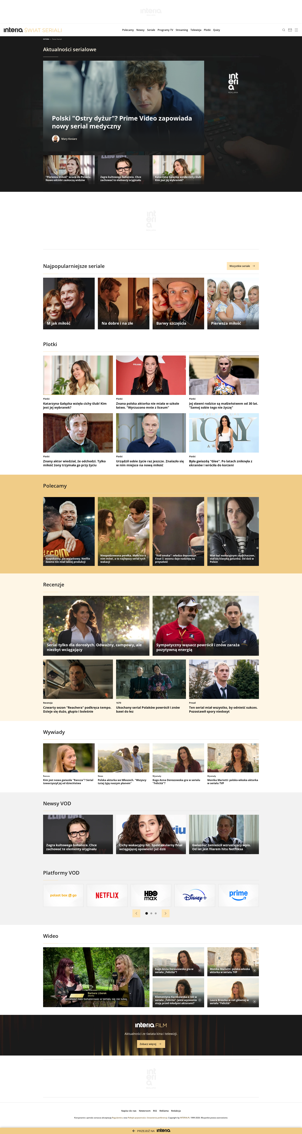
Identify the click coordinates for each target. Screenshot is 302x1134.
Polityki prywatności (137, 1117)
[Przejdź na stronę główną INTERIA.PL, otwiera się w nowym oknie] (13, 29)
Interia (46, 39)
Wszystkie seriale (239, 266)
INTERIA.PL (185, 1117)
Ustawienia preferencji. (157, 1118)
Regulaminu (117, 1117)
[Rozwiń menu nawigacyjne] (296, 30)
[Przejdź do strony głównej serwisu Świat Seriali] (43, 29)
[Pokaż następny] (166, 913)
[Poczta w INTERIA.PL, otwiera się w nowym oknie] (290, 30)
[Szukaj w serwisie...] (284, 30)
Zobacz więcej (148, 1044)
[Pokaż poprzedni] (136, 913)
